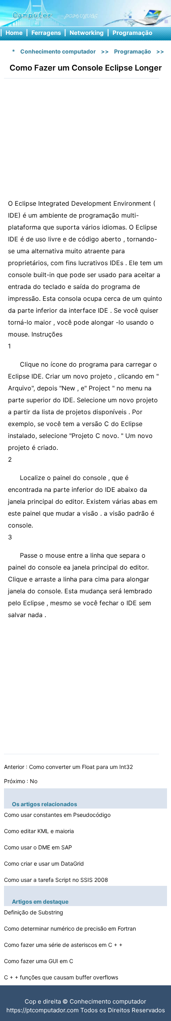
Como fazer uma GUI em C (39, 961)
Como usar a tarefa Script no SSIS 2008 (57, 879)
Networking (87, 32)
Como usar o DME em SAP (39, 847)
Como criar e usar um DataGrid (45, 863)
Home (14, 32)
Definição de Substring (34, 912)
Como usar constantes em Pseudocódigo (58, 814)
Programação (132, 32)
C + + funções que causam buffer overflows (62, 977)
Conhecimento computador (58, 51)
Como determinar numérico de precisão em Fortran (71, 928)
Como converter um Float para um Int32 (81, 766)
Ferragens (46, 32)
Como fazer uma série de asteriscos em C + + (64, 944)
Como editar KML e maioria (40, 831)
